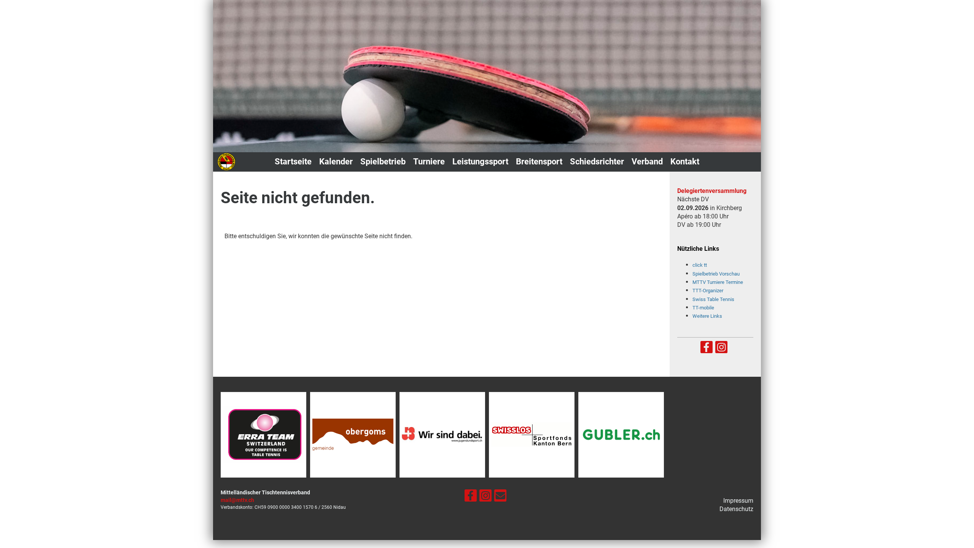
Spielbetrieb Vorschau (716, 274)
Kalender (336, 161)
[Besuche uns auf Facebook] (706, 349)
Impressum (738, 500)
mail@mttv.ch (237, 500)
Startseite (293, 161)
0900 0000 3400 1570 (290, 507)
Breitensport (539, 161)
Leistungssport (480, 161)
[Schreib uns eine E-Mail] (500, 497)
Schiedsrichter (597, 161)
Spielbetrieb (383, 161)
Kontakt (684, 161)
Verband (647, 161)
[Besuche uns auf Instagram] (721, 349)
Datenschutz (736, 509)
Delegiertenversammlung (711, 190)
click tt (699, 265)
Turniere (429, 161)
